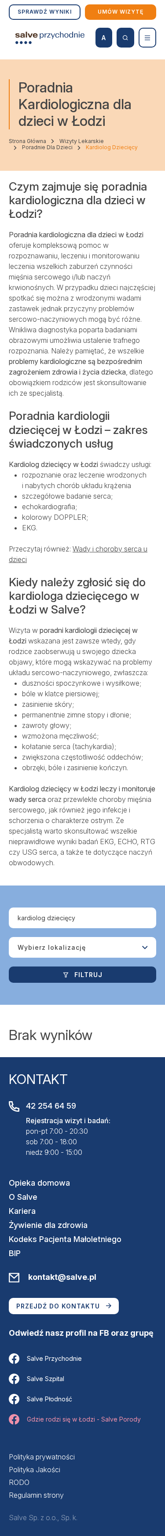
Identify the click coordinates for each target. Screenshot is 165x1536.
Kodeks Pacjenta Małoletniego (65, 1239)
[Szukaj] (125, 38)
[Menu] (147, 38)
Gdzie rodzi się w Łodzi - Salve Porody (84, 1419)
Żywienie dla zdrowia (48, 1225)
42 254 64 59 (51, 1105)
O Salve (23, 1197)
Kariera (22, 1211)
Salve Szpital (45, 1378)
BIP (15, 1253)
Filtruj (88, 974)
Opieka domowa (39, 1182)
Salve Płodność (49, 1399)
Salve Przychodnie (54, 1358)
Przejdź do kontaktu (58, 1306)
